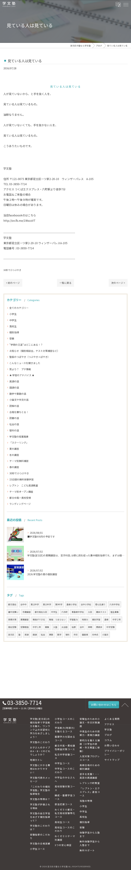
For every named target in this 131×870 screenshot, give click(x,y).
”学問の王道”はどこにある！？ (26, 344)
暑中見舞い (13, 612)
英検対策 (12, 619)
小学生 (13, 314)
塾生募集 (115, 612)
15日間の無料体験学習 (21, 479)
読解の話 (14, 406)
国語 (35, 634)
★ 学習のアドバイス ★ (21, 375)
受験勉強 (24, 627)
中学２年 (117, 619)
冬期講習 (27, 612)
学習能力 (74, 619)
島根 (106, 619)
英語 (27, 634)
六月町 (64, 612)
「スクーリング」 (18, 442)
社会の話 (14, 424)
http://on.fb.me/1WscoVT (19, 220)
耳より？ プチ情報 (20, 369)
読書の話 (14, 418)
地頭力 (85, 619)
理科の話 (14, 430)
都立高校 (12, 604)
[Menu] (126, 4)
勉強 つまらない (57, 619)
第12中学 (35, 604)
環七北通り (100, 604)
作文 (76, 634)
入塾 (55, 627)
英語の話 (14, 381)
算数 (51, 634)
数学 (59, 634)
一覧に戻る (65, 282)
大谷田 (64, 627)
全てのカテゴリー (18, 307)
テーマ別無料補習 (18, 461)
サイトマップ (112, 759)
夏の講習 (14, 448)
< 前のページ (13, 282)
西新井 (99, 627)
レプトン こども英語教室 (23, 485)
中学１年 (37, 627)
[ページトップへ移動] (125, 704)
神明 (90, 627)
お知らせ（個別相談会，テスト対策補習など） (34, 351)
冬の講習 (14, 455)
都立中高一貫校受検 (20, 497)
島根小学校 (72, 604)
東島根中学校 (78, 612)
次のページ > (118, 282)
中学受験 (110, 627)
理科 (68, 634)
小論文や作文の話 (18, 399)
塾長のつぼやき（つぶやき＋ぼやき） (29, 357)
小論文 (105, 634)
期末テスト (101, 612)
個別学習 (96, 619)
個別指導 (14, 332)
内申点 (95, 634)
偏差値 (85, 634)
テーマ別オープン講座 (21, 491)
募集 (47, 627)
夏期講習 (24, 619)
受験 (11, 338)
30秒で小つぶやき (12, 270)
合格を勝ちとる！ (18, 412)
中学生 (13, 320)
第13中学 (47, 604)
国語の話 (14, 387)
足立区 (11, 634)
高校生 (13, 326)
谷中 (82, 627)
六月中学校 (115, 604)
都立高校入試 (41, 612)
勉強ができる (39, 619)
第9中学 (58, 604)
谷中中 (23, 604)
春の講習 (14, 467)
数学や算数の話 (17, 393)
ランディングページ (20, 503)
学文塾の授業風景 (18, 436)
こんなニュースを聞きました (24, 363)
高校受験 (12, 627)
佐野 (74, 627)
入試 (90, 612)
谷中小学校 (86, 604)
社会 (43, 634)
